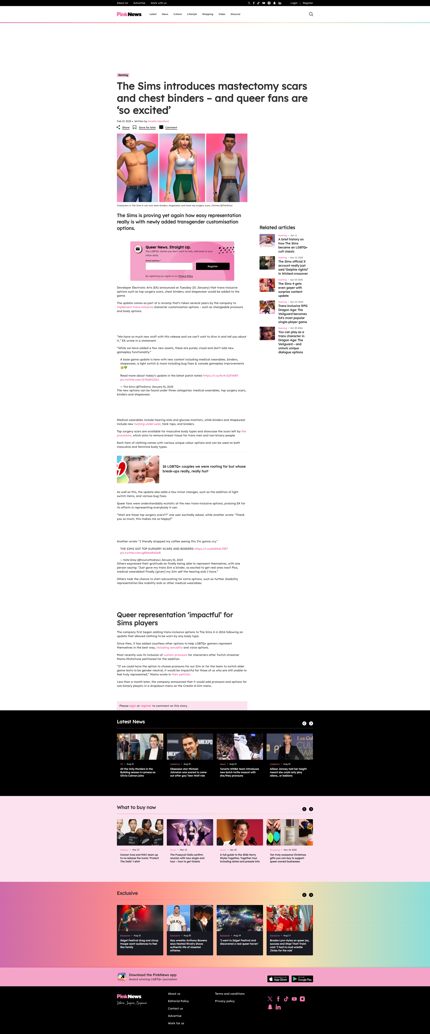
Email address (157, 260)
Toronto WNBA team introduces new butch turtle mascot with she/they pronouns (239, 772)
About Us (122, 3)
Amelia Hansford (158, 121)
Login (294, 3)
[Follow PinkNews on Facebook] (278, 1000)
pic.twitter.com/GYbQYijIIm (139, 379)
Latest (153, 14)
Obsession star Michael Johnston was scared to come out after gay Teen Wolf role (188, 772)
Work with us (158, 3)
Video (222, 14)
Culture (178, 14)
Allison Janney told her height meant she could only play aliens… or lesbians (288, 772)
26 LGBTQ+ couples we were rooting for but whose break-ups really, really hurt (204, 468)
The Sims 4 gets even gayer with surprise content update (290, 290)
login (132, 705)
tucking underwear (147, 424)
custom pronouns (175, 655)
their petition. (181, 674)
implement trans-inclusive (135, 307)
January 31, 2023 (162, 386)
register (146, 705)
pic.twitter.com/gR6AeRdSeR (140, 552)
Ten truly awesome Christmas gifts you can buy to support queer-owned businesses (288, 858)
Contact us (175, 1008)
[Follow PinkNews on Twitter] (270, 1000)
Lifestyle (192, 14)
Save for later (147, 127)
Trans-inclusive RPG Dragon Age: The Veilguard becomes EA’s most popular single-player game (293, 314)
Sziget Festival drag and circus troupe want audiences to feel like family (139, 944)
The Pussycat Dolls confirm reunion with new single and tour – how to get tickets (187, 858)
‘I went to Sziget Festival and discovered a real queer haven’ (239, 942)
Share (126, 127)
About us (174, 993)
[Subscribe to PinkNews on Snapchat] (270, 1008)
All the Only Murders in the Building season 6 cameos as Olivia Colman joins (137, 772)
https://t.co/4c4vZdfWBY (221, 375)
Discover (236, 14)
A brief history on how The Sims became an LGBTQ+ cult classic (293, 245)
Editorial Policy (178, 1001)
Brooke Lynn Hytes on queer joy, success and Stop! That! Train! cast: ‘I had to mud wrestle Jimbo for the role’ (289, 945)
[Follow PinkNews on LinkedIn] (280, 3)
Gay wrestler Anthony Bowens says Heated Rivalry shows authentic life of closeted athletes (188, 945)
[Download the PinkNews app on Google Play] (302, 979)
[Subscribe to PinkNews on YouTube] (294, 1000)
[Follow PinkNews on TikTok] (286, 1000)
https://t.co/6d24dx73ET (211, 548)
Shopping (207, 14)
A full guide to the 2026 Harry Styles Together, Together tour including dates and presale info (240, 858)
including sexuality (170, 647)
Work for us (176, 1023)
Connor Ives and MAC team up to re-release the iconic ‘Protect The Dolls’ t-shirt (139, 858)
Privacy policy (225, 1001)
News (165, 14)
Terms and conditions (230, 993)
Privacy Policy (186, 276)
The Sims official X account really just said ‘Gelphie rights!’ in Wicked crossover (293, 267)
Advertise (139, 3)
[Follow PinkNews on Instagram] (302, 1000)
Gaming (123, 75)
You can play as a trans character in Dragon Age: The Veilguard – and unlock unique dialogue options (291, 342)
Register (308, 3)
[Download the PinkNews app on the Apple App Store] (278, 979)
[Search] (311, 14)
